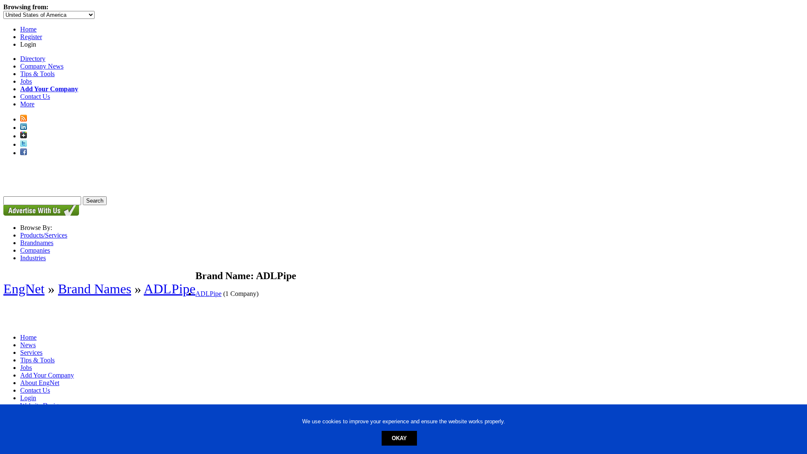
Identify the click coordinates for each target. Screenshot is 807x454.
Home (28, 29)
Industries (33, 257)
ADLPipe (169, 288)
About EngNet (39, 382)
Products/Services (43, 235)
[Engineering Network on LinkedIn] (23, 127)
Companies (35, 250)
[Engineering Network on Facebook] (23, 152)
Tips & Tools (37, 73)
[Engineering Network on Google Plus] (23, 136)
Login (28, 397)
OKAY (399, 438)
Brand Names (94, 288)
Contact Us (35, 96)
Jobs (26, 81)
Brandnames (36, 242)
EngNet (24, 288)
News (28, 344)
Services (31, 352)
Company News (41, 66)
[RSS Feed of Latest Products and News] (23, 119)
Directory (32, 58)
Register (31, 36)
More (27, 104)
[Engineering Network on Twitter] (23, 144)
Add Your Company (47, 375)
